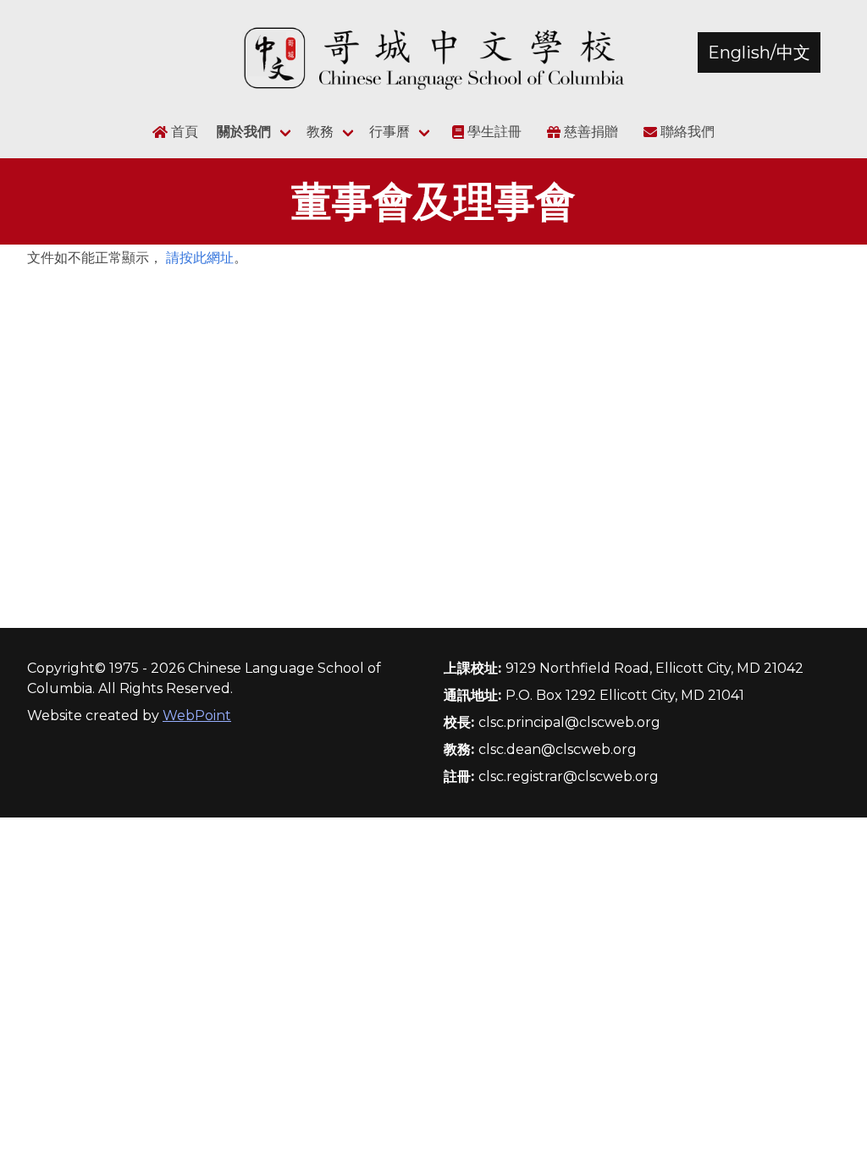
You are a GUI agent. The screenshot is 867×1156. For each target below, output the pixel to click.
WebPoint (197, 715)
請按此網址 (200, 258)
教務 (320, 132)
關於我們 (244, 132)
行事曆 (389, 132)
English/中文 (759, 52)
